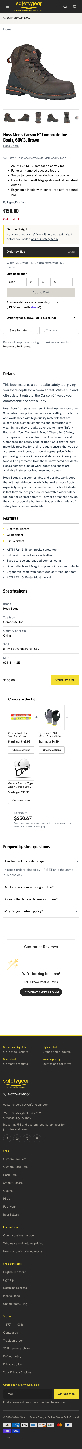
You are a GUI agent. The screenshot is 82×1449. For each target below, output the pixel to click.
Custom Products (14, 1159)
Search (7, 1437)
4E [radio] (43, 282)
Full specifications (15, 202)
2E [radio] (31, 282)
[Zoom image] (72, 40)
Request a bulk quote (17, 346)
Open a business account (19, 1235)
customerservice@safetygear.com (25, 1105)
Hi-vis (6, 1199)
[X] (27, 1138)
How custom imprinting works (22, 1251)
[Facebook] (7, 1138)
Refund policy (12, 1356)
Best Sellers (11, 1215)
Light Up (8, 1280)
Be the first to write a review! (41, 992)
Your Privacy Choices (17, 1372)
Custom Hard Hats (15, 1167)
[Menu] (7, 6)
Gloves (8, 1191)
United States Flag (15, 1304)
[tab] (9, 117)
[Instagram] (17, 1138)
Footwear (9, 1207)
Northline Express (15, 1288)
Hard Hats (10, 1175)
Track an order (13, 1341)
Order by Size (65, 680)
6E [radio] (55, 282)
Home (7, 29)
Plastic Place (11, 1296)
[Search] (65, 6)
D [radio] (67, 282)
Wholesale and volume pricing (23, 1243)
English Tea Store (14, 1272)
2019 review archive (16, 1348)
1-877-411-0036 (19, 1094)
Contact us (10, 1333)
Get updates (66, 1394)
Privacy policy (12, 1364)
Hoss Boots (11, 146)
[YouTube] (37, 1138)
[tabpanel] (41, 71)
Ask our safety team (44, 239)
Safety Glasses (13, 1183)
